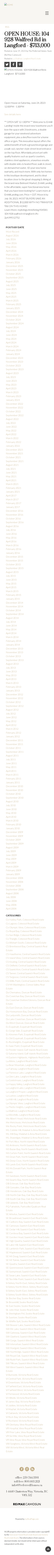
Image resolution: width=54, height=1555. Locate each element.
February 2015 (13, 594)
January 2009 (13, 874)
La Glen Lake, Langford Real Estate (24, 1076)
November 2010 (14, 790)
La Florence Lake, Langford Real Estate (26, 1072)
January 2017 (13, 507)
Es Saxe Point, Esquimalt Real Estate (24, 1045)
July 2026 (11, 239)
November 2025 (14, 269)
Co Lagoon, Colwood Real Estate (22, 923)
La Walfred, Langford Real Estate (27, 58)
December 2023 (14, 357)
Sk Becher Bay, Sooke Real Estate (23, 1298)
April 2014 (11, 633)
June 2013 (11, 671)
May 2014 (11, 629)
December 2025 (14, 265)
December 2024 (14, 311)
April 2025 (11, 296)
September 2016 (15, 522)
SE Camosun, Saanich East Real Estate (25, 1225)
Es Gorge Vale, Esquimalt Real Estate (24, 1030)
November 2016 (14, 514)
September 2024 (15, 323)
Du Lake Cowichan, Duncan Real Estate (26, 1019)
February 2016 (13, 549)
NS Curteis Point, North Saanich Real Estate (28, 1153)
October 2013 (13, 656)
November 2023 (14, 361)
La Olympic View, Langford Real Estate (25, 1103)
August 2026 (12, 235)
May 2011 (11, 767)
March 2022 (12, 438)
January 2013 (13, 690)
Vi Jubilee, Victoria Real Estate (21, 1405)
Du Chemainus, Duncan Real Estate (24, 992)
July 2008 (11, 897)
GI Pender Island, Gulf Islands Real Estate (27, 1049)
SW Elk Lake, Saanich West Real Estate (26, 1328)
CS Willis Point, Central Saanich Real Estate (28, 980)
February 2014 (13, 640)
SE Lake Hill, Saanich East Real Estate (25, 1244)
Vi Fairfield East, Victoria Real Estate (24, 1386)
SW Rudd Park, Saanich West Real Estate (27, 1359)
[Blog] (32, 1469)
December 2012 (14, 694)
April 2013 (11, 679)
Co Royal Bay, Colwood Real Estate (24, 931)
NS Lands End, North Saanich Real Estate (27, 1164)
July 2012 (11, 713)
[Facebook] (22, 1469)
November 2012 (14, 698)
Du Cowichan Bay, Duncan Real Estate (25, 996)
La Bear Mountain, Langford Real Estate (26, 1065)
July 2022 (11, 422)
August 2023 (12, 373)
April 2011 (11, 770)
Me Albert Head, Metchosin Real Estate (26, 1118)
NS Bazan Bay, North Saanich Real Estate (27, 1149)
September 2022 (15, 415)
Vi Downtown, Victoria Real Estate (23, 1382)
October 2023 (13, 365)
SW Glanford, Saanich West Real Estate (26, 1336)
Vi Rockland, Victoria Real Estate (22, 1420)
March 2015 (12, 591)
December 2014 (14, 602)
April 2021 (11, 480)
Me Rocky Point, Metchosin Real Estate (26, 1126)
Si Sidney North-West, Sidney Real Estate (27, 1286)
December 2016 (14, 510)
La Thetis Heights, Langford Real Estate (26, 1107)
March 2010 (12, 820)
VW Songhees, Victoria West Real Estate (26, 1443)
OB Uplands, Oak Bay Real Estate (23, 1202)
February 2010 (13, 824)
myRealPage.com (32, 1519)
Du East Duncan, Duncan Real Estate (25, 1007)
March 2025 (12, 300)
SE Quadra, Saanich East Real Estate (24, 1263)
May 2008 (11, 904)
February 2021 (13, 487)
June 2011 (11, 763)
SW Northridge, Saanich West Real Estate (27, 1351)
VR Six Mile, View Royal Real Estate (24, 1435)
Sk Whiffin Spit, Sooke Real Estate (23, 1321)
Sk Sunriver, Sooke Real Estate (21, 1317)
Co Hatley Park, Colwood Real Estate (25, 919)
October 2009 (13, 839)
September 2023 (15, 369)
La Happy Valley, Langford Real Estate (25, 1084)
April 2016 (11, 541)
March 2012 (12, 728)
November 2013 (14, 652)
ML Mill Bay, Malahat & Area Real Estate (26, 1133)
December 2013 (14, 648)
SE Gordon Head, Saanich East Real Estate (28, 1237)
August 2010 (12, 801)
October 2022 (13, 411)
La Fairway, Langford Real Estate (22, 1068)
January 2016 (13, 552)
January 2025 (13, 308)
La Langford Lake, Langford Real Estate (26, 1087)
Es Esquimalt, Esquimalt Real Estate (24, 1026)
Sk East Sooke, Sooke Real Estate (23, 1305)
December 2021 (14, 449)
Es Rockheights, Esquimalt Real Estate (25, 1042)
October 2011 (13, 747)
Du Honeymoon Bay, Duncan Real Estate (27, 1011)
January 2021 (13, 491)
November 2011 (14, 744)
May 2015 (11, 583)
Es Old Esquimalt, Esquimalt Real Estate (26, 1038)
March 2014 (12, 637)
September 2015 (15, 568)
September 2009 (15, 843)
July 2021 (11, 468)
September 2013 (15, 660)
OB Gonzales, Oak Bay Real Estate (23, 1187)
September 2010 (15, 797)
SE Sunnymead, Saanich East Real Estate (26, 1271)
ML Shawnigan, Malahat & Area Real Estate (28, 1137)
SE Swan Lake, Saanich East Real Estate (26, 1275)
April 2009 (11, 862)
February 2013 (13, 686)
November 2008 (14, 881)
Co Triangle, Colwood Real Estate (23, 938)
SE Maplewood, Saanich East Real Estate (27, 1252)
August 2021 (12, 464)
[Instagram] (27, 1469)
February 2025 (13, 304)
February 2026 (13, 258)
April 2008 (11, 908)
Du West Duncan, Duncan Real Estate (25, 1022)
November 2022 (14, 407)
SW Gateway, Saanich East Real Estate (25, 1332)
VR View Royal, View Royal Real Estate (25, 1439)
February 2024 (13, 350)
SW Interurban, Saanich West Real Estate (27, 1344)
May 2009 (11, 858)
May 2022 (11, 430)
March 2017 (12, 499)
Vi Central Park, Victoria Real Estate (24, 1378)
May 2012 (11, 721)
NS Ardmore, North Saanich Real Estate (26, 1145)
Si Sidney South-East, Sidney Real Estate (26, 1290)
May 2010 (11, 812)
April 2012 (11, 725)
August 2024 (12, 327)
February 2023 (13, 396)
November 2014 (14, 606)
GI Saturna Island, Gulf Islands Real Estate (27, 1053)
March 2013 (12, 682)
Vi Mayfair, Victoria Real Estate (21, 1409)
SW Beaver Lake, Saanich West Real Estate (28, 1325)
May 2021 (11, 476)
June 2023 (11, 380)
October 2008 (13, 885)
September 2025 (15, 277)
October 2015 (13, 564)
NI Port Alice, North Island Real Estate (25, 1141)
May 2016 (11, 537)
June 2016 (11, 533)
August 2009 (12, 847)
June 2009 (11, 855)
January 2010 (13, 828)
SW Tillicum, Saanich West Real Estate (25, 1363)
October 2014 (13, 610)
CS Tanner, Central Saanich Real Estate (25, 973)
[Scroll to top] (48, 1549)
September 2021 (15, 461)
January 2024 (13, 354)
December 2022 (14, 403)
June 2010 (11, 809)
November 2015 (14, 560)
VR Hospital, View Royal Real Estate (24, 1428)
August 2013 (12, 663)
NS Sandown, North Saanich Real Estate (26, 1175)
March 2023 (12, 392)
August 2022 (12, 419)
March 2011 (12, 774)
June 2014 (11, 625)
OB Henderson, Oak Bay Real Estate (25, 1191)
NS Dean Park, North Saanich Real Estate (27, 1156)
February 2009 (13, 870)
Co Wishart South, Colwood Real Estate (26, 942)
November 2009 (14, 835)
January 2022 (13, 445)
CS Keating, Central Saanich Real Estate (26, 961)
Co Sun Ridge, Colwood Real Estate (24, 935)
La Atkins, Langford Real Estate (22, 1061)
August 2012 (12, 709)
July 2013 (11, 667)
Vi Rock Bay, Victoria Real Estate (22, 1416)
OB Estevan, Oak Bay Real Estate (23, 1183)
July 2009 (11, 851)
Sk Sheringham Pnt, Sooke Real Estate (25, 1313)
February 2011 (13, 778)
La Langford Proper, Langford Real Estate (27, 1091)
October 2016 (13, 518)
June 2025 (11, 289)
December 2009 (14, 832)
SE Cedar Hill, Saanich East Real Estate (25, 1229)
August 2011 (12, 755)
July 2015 (11, 575)
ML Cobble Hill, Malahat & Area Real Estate (28, 1130)
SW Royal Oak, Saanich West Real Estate (27, 1355)
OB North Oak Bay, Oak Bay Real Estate (26, 1195)
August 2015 (12, 572)
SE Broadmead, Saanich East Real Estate (27, 1218)
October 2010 (13, 793)
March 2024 (12, 346)
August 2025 (12, 281)
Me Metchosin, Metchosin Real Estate (25, 1122)
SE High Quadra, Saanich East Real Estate (27, 1240)
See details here (12, 114)
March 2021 (12, 484)
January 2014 (13, 644)
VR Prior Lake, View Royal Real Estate (25, 1432)
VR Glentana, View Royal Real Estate (24, 1424)
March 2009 (12, 866)
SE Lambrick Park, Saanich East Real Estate (28, 1248)
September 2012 (15, 705)
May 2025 (11, 292)
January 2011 (13, 782)
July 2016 (11, 529)
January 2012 (13, 736)
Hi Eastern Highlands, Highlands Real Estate (28, 1057)
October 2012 (13, 702)
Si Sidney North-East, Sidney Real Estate (26, 1283)
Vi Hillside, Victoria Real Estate (21, 1397)
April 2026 (11, 250)
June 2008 (11, 900)
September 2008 (15, 889)
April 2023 (11, 388)
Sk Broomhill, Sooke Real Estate (22, 1302)
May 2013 (11, 675)
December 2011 (14, 740)
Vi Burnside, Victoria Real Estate (22, 1374)
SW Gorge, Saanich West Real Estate (25, 1340)
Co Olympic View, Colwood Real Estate (26, 927)
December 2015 (14, 556)
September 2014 (15, 614)
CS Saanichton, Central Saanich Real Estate (28, 969)
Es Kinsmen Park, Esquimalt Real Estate (26, 1034)
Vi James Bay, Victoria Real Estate (23, 1401)
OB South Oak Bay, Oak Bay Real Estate (26, 1198)
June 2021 (11, 472)
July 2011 (11, 759)
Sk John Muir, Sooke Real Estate (22, 1309)
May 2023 (11, 384)
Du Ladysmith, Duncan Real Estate (23, 1015)
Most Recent (12, 231)
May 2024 (11, 338)
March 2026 (12, 254)
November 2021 (14, 453)
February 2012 (13, 732)
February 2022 (13, 442)
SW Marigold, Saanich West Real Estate (26, 1348)
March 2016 (12, 545)
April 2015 (11, 587)
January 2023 (13, 399)
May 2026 (11, 246)
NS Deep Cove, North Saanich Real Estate (27, 1160)
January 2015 (13, 598)
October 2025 (13, 273)
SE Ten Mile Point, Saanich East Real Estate (28, 1279)
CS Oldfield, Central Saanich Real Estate (26, 965)
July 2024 (11, 330)
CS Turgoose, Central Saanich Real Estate (27, 976)
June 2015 (11, 579)
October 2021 (13, 457)
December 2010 (14, 786)
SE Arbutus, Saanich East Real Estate (24, 1214)
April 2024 (11, 342)
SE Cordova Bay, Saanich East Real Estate (27, 1233)
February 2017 (13, 503)
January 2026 (13, 262)
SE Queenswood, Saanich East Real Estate (27, 1267)
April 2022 (11, 434)
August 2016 (12, 526)
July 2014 (11, 621)
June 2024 (11, 334)
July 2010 (11, 805)
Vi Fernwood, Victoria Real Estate (23, 1393)
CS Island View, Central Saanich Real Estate (28, 957)
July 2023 (11, 377)
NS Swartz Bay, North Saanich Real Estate (27, 1179)
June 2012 (11, 717)
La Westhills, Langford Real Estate (23, 1114)
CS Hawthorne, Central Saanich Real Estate (28, 954)
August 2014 (12, 617)
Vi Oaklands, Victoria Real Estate (22, 1413)
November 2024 (14, 315)
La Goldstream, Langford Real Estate (25, 1080)
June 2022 (11, 426)
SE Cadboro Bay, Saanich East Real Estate (27, 1221)
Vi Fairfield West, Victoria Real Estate (25, 1390)
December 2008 (14, 877)
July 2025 (11, 285)
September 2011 (15, 751)
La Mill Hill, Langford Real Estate (22, 1099)
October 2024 (13, 319)
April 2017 (11, 495)
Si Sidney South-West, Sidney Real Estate (27, 1294)
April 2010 (11, 816)
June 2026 (11, 243)
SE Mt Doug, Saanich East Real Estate (25, 1256)
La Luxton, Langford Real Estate (22, 1095)
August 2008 (12, 893)
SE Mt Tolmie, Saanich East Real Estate (25, 1260)
